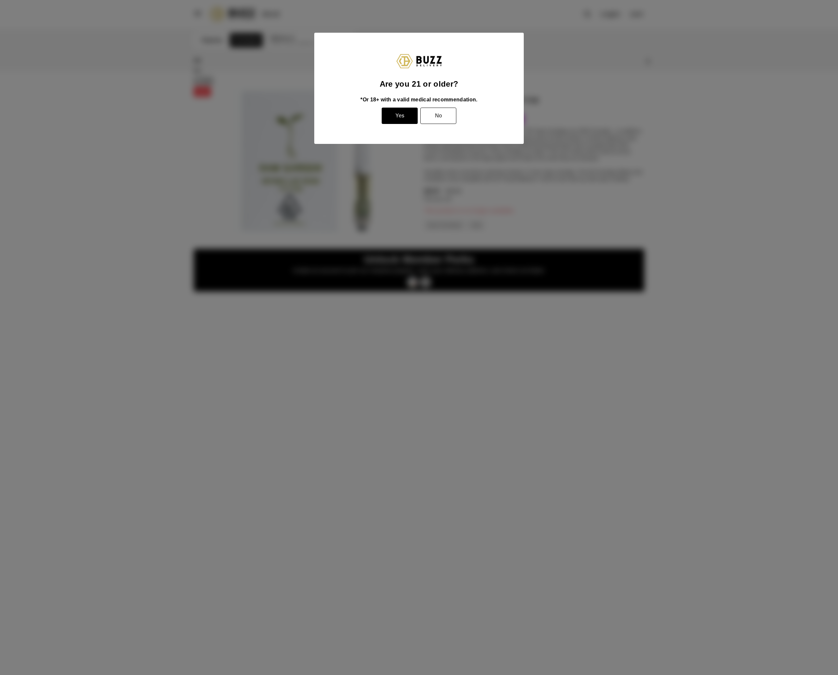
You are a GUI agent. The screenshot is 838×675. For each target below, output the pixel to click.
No (438, 115)
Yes (399, 115)
